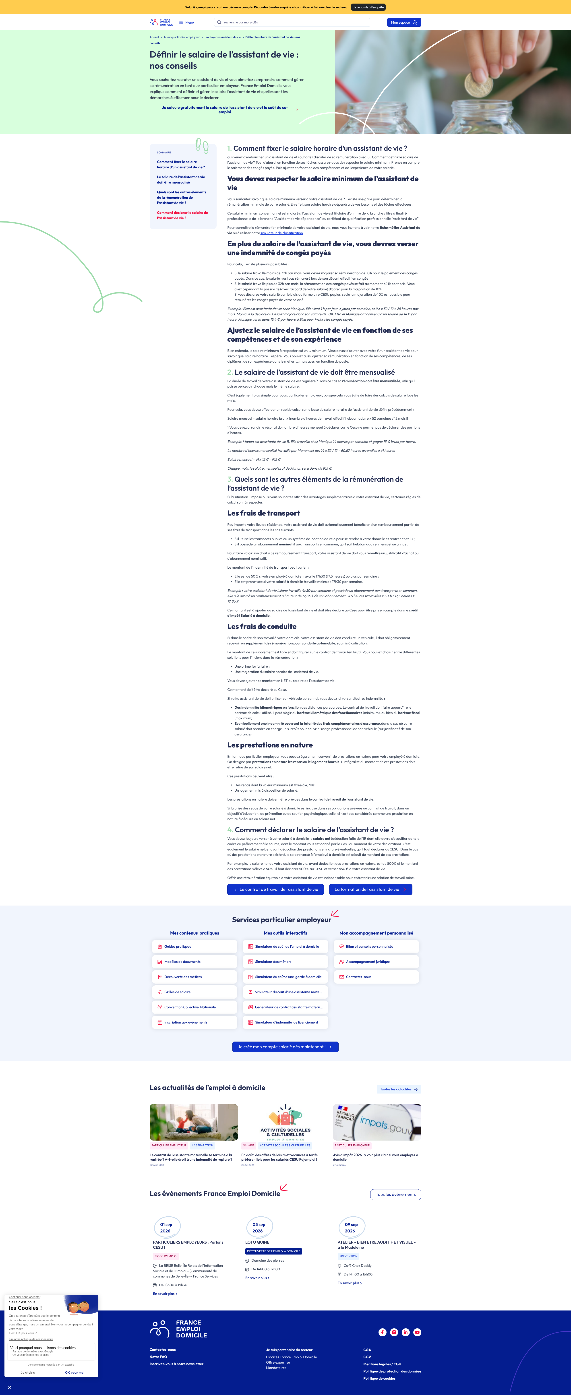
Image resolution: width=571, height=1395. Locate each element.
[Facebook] (383, 1332)
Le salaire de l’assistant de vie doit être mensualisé (181, 180)
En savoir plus (164, 1294)
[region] (285, 1256)
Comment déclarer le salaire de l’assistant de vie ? (182, 215)
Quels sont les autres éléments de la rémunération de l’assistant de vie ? (181, 197)
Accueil (154, 37)
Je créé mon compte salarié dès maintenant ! (282, 1047)
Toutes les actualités (396, 1089)
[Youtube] (417, 1332)
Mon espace (401, 22)
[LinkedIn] (406, 1332)
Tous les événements (396, 1194)
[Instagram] (394, 1332)
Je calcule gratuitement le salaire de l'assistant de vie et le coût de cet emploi (225, 109)
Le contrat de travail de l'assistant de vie (279, 889)
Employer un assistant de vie (223, 37)
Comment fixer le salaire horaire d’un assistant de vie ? (181, 164)
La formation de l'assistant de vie (367, 889)
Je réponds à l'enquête (368, 7)
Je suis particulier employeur (181, 37)
